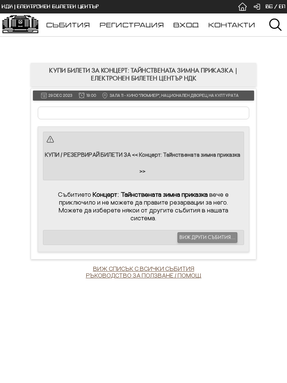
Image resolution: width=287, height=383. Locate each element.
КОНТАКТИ (231, 25)
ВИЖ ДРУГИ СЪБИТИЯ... (207, 237)
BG (269, 6)
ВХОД (186, 25)
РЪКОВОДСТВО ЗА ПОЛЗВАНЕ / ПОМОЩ (143, 275)
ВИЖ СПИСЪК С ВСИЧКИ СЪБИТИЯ (143, 268)
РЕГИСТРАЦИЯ (131, 25)
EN (282, 6)
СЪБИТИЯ (68, 25)
